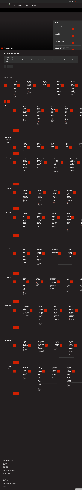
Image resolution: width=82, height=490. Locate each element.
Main (19, 9)
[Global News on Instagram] (66, 448)
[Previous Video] (5, 101)
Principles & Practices (8, 460)
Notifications (5, 467)
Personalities (29, 9)
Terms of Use (6, 480)
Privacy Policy (6, 477)
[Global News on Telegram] (48, 457)
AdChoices (79, 489)
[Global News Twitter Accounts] (30, 448)
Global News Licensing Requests (10, 472)
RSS (4, 464)
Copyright (5, 479)
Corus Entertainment (7, 485)
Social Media (37, 9)
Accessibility (5, 486)
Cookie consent (6, 473)
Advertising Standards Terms (9, 483)
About (23, 9)
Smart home (5, 469)
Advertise (5, 482)
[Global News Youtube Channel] (48, 448)
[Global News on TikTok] (30, 457)
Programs (34, 5)
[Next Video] (8, 101)
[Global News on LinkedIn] (12, 457)
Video (14, 5)
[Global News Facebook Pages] (12, 448)
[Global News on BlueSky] (66, 457)
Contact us (5, 463)
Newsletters (5, 466)
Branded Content (6, 461)
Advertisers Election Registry (9, 470)
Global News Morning (8, 10)
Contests (44, 9)
